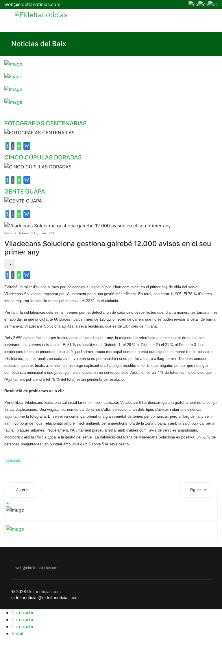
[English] (203, 4)
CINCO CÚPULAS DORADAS (43, 157)
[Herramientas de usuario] (9, 264)
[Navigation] (6, 20)
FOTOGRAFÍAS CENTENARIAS (45, 123)
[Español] (213, 4)
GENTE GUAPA (24, 191)
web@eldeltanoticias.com (32, 4)
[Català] (193, 4)
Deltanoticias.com (44, 591)
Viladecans (13, 460)
